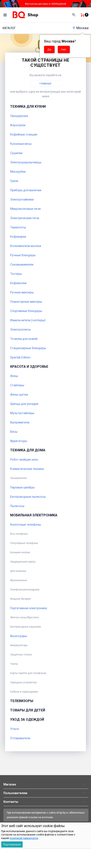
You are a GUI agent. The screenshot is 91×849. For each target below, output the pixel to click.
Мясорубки (18, 171)
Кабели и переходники (24, 691)
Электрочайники (22, 199)
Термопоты (18, 227)
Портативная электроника (28, 608)
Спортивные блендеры (26, 311)
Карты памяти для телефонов (28, 673)
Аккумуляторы (19, 645)
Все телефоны (19, 533)
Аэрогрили (17, 125)
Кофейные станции (23, 134)
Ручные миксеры (22, 292)
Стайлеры (17, 385)
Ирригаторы (18, 441)
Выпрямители (19, 422)
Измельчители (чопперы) (28, 320)
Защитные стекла (21, 654)
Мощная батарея (20, 598)
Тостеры (16, 273)
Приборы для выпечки (25, 190)
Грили (14, 181)
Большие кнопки (20, 552)
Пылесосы (17, 506)
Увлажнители (18, 478)
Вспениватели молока (25, 246)
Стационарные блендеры (28, 348)
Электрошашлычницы (25, 162)
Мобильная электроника (33, 515)
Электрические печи (24, 218)
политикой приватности (24, 838)
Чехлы (14, 663)
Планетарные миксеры (26, 301)
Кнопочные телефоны (25, 524)
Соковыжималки (21, 264)
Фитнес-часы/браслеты (24, 617)
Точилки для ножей (23, 338)
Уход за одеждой (27, 719)
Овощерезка (19, 116)
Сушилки (16, 153)
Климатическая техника (27, 469)
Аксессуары (18, 636)
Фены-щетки (19, 394)
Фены (14, 376)
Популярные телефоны (24, 543)
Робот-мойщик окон (24, 459)
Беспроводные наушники (25, 626)
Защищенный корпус (23, 561)
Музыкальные (18, 580)
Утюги (14, 729)
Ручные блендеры (23, 255)
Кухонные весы (21, 143)
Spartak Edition (20, 357)
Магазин (9, 784)
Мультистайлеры (22, 413)
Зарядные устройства (23, 682)
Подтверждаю (12, 844)
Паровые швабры (22, 487)
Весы (13, 431)
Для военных (18, 571)
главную (45, 83)
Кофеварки (18, 236)
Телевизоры (21, 701)
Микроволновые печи (25, 208)
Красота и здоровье (29, 367)
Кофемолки (18, 283)
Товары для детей (27, 710)
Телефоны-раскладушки (24, 589)
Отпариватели (20, 738)
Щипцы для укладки (24, 404)
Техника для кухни (28, 106)
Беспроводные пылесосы (28, 496)
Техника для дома (27, 450)
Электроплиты (20, 329)
